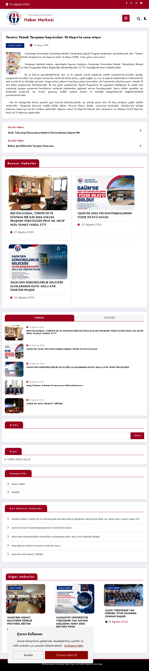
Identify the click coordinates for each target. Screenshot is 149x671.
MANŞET (16, 492)
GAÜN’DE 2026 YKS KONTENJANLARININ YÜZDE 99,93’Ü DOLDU (61, 349)
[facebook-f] (126, 3)
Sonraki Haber (16, 140)
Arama (14, 424)
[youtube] (141, 3)
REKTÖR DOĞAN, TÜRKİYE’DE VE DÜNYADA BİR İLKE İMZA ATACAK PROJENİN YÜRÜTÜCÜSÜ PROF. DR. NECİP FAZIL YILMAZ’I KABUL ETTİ (84, 332)
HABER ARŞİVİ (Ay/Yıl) (18, 459)
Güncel (39, 318)
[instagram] (136, 3)
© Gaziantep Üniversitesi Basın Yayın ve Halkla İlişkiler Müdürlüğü (72, 664)
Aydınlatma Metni (73, 646)
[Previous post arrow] (140, 131)
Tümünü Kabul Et (66, 655)
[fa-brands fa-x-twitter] (131, 3)
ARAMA (137, 435)
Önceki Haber (16, 127)
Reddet (28, 655)
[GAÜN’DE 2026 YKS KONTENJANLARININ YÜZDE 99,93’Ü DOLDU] (105, 192)
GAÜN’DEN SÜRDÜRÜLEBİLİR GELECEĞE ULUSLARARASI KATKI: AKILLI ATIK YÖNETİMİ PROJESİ (77, 367)
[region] (50, 645)
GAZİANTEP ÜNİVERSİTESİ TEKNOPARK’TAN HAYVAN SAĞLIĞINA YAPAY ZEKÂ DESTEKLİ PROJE (72, 622)
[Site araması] (138, 19)
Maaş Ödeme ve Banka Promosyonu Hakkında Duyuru (54, 385)
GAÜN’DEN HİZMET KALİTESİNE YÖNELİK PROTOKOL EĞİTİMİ (19, 620)
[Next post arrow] (140, 146)
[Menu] (126, 18)
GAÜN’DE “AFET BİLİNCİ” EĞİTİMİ (44, 403)
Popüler (109, 318)
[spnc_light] (145, 18)
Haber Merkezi (39, 20)
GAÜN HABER (18, 484)
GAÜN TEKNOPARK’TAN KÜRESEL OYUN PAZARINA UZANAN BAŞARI (121, 613)
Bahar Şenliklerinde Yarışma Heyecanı (31, 146)
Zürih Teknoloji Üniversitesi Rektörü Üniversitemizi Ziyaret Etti (44, 133)
